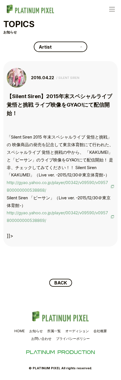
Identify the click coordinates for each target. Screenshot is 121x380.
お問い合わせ (41, 338)
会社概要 (100, 331)
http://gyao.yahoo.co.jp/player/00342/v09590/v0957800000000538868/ (57, 186)
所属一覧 (54, 331)
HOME (19, 331)
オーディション (77, 331)
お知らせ (36, 331)
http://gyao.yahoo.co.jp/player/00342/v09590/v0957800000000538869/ (57, 216)
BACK (60, 283)
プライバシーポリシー (73, 338)
